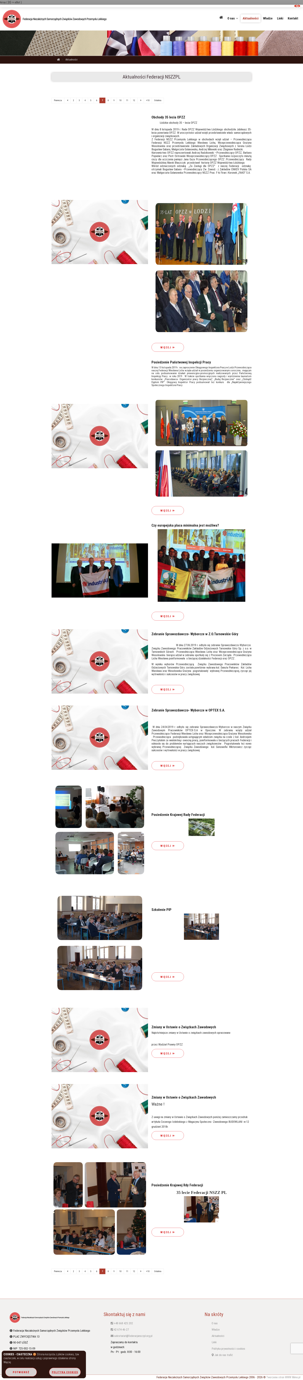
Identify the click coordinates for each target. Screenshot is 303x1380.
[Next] (140, 100)
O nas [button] (231, 18)
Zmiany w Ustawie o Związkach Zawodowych (184, 1027)
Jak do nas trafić (223, 1355)
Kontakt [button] (293, 18)
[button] (221, 17)
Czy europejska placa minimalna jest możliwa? (185, 525)
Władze (216, 1329)
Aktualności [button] (250, 18)
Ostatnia (157, 100)
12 (134, 100)
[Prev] (67, 100)
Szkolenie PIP (161, 910)
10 (120, 100)
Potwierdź (21, 1372)
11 (127, 100)
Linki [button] (280, 18)
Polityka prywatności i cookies (228, 1348)
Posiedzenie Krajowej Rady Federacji (178, 815)
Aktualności (71, 59)
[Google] (297, 6)
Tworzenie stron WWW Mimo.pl (283, 1377)
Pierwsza (58, 100)
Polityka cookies (65, 1372)
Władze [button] (267, 18)
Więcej (166, 347)
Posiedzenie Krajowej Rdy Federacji (177, 1185)
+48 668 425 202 (123, 1323)
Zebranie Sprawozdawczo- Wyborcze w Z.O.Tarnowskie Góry (195, 634)
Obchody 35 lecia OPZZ (168, 117)
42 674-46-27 (121, 1329)
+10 (147, 100)
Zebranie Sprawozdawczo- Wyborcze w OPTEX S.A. (188, 710)
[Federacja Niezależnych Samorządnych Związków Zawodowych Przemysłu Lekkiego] (60, 18)
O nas (215, 1323)
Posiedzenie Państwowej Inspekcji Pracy (181, 362)
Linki (214, 1342)
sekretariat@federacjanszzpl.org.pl (132, 1336)
